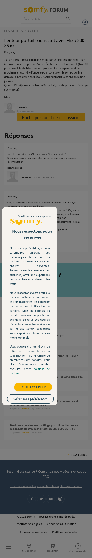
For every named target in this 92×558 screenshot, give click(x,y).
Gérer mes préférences (30, 399)
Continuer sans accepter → (34, 216)
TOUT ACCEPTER (33, 387)
